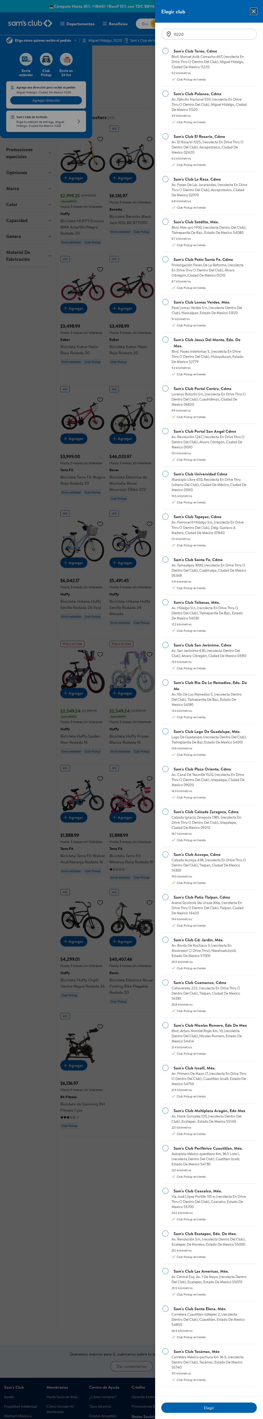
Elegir (209, 1408)
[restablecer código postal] (169, 34)
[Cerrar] (254, 11)
